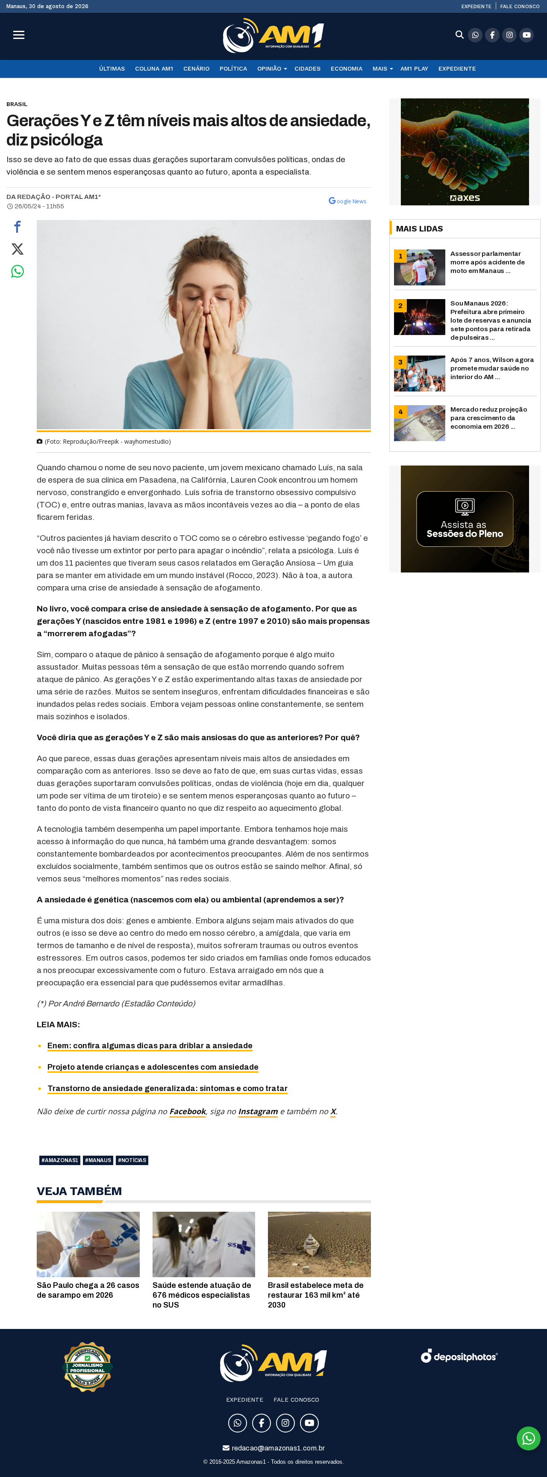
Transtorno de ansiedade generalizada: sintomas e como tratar (167, 1088)
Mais (380, 68)
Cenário (196, 68)
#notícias (132, 1160)
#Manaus (98, 1160)
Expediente (476, 6)
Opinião (269, 68)
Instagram (258, 1111)
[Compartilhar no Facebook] (17, 229)
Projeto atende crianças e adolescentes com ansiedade (153, 1067)
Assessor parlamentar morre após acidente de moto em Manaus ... (487, 262)
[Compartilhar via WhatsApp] (17, 273)
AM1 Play (414, 68)
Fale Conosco (520, 6)
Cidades (307, 68)
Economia (346, 68)
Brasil (17, 104)
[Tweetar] (17, 251)
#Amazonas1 (59, 1160)
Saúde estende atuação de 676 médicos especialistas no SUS (202, 1295)
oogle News (352, 201)
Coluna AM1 (154, 68)
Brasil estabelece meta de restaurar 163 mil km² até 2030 (316, 1295)
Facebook (187, 1111)
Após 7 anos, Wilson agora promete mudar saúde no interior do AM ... (492, 368)
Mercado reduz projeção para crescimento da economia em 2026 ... (488, 418)
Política (233, 68)
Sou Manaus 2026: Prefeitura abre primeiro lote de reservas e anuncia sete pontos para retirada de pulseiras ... (491, 320)
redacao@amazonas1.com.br (278, 1448)
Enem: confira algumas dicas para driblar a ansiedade (150, 1045)
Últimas (112, 68)
